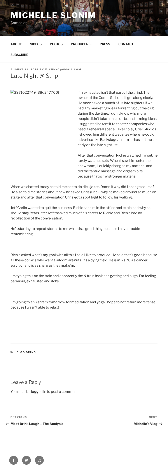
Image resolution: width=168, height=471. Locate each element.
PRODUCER (79, 44)
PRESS (105, 44)
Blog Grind (26, 352)
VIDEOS (36, 44)
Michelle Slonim (53, 15)
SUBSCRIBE (19, 55)
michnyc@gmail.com (63, 69)
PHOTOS (56, 44)
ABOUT (16, 44)
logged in (38, 392)
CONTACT (125, 44)
